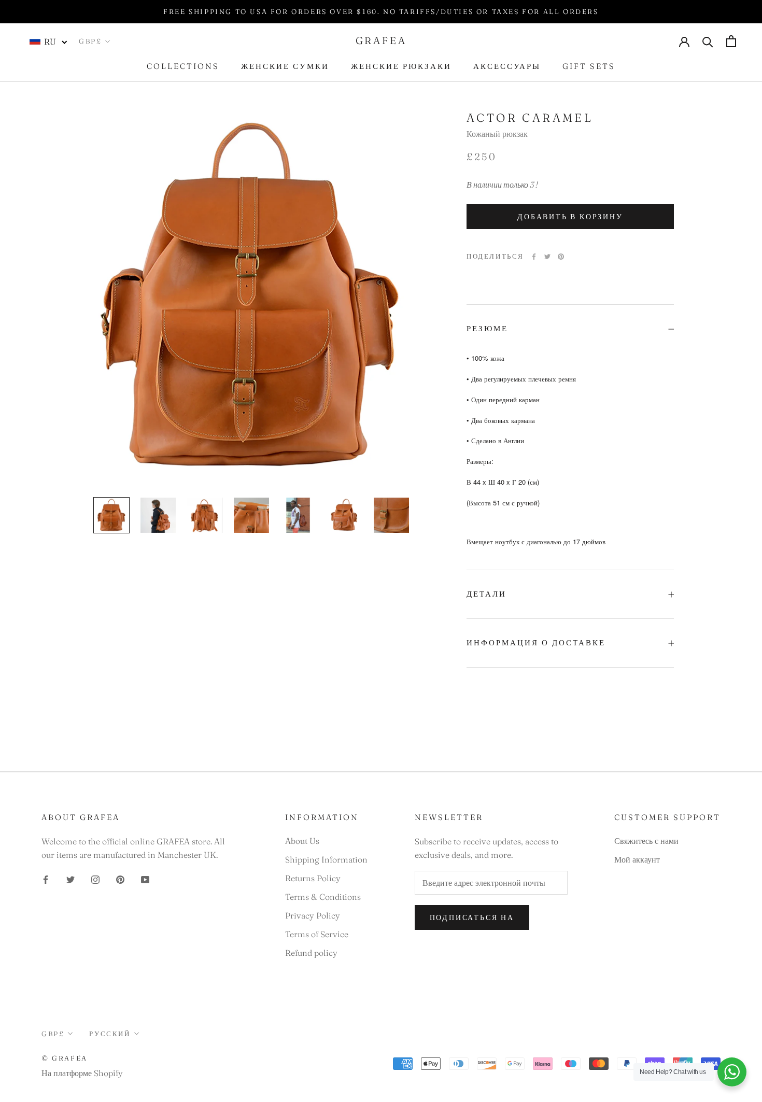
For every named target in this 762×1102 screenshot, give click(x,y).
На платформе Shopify (82, 1073)
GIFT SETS (588, 66)
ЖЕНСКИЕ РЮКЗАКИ (401, 66)
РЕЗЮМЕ (487, 329)
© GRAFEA (64, 1058)
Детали (486, 594)
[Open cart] (731, 41)
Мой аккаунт (637, 859)
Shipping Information (326, 859)
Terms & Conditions (323, 897)
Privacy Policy (312, 915)
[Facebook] (534, 256)
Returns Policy (313, 878)
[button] (48, 41)
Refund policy (311, 953)
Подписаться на (472, 917)
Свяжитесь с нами (646, 841)
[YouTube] (145, 878)
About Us (302, 841)
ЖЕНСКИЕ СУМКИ (285, 66)
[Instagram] (95, 878)
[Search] (707, 41)
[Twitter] (547, 256)
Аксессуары (507, 66)
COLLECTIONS (183, 66)
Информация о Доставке (536, 642)
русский (109, 1033)
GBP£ (90, 41)
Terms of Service (316, 934)
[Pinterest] (561, 256)
